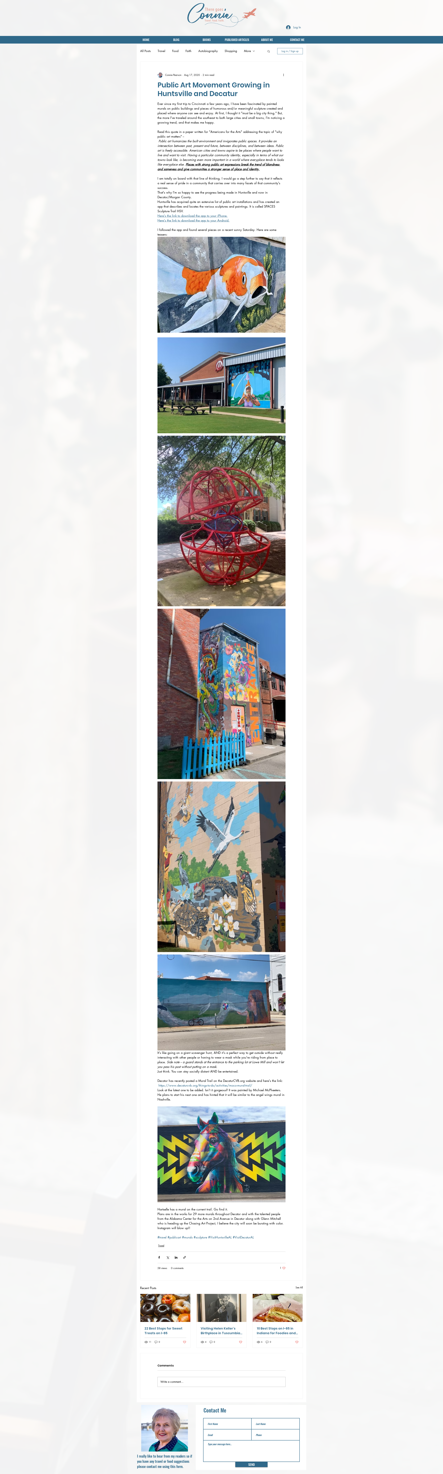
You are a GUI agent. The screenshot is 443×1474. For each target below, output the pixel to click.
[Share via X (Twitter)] (167, 1257)
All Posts (145, 51)
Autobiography (208, 51)
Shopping (231, 51)
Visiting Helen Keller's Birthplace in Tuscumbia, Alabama (221, 1330)
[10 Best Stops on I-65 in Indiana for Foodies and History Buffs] (278, 1308)
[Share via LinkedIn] (176, 1257)
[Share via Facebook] (159, 1257)
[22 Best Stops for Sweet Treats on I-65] (165, 1308)
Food (175, 51)
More (247, 51)
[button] (268, 51)
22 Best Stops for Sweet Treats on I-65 (163, 1330)
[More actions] (283, 75)
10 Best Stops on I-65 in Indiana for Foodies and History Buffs (276, 1330)
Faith (188, 51)
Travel (161, 51)
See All (299, 1287)
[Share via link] (184, 1257)
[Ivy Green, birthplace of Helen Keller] (222, 1308)
